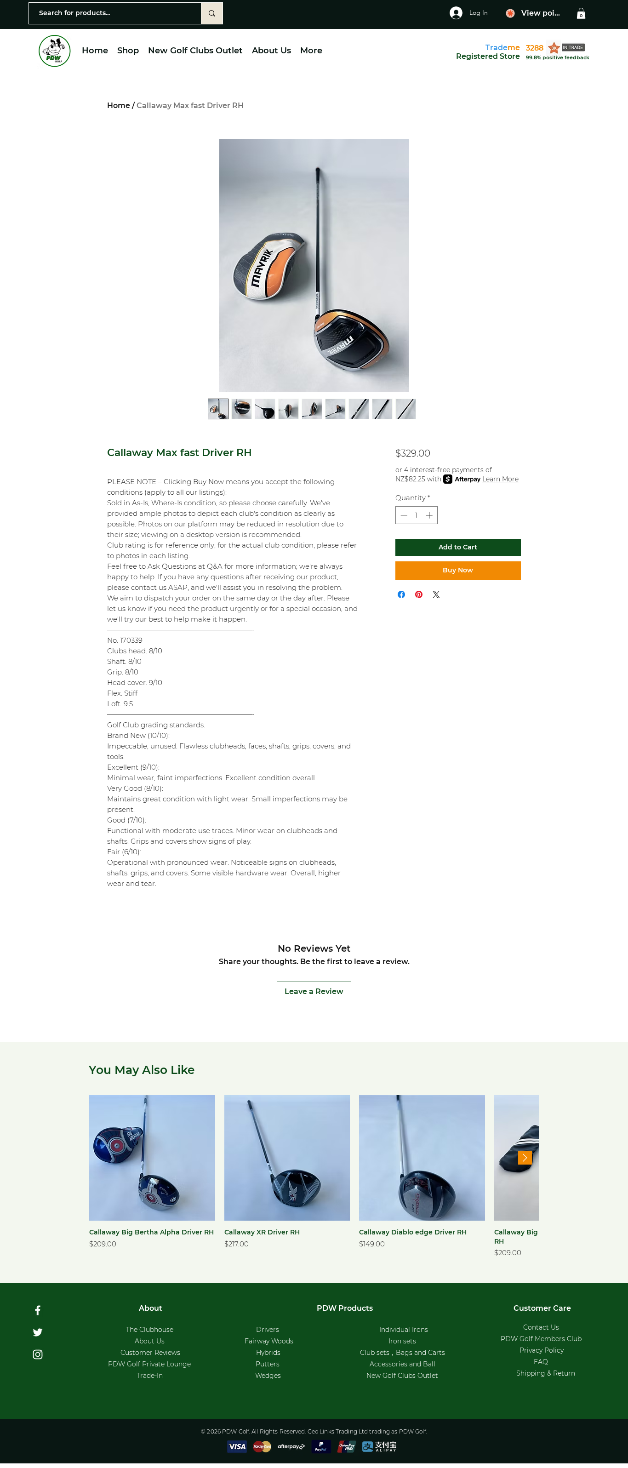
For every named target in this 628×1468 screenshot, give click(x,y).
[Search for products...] (212, 13)
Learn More (500, 479)
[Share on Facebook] (401, 594)
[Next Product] (525, 1158)
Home (118, 105)
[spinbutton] (416, 515)
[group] (314, 1177)
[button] (581, 13)
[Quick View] (152, 1158)
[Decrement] (403, 515)
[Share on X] (436, 594)
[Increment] (430, 515)
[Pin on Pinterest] (418, 594)
